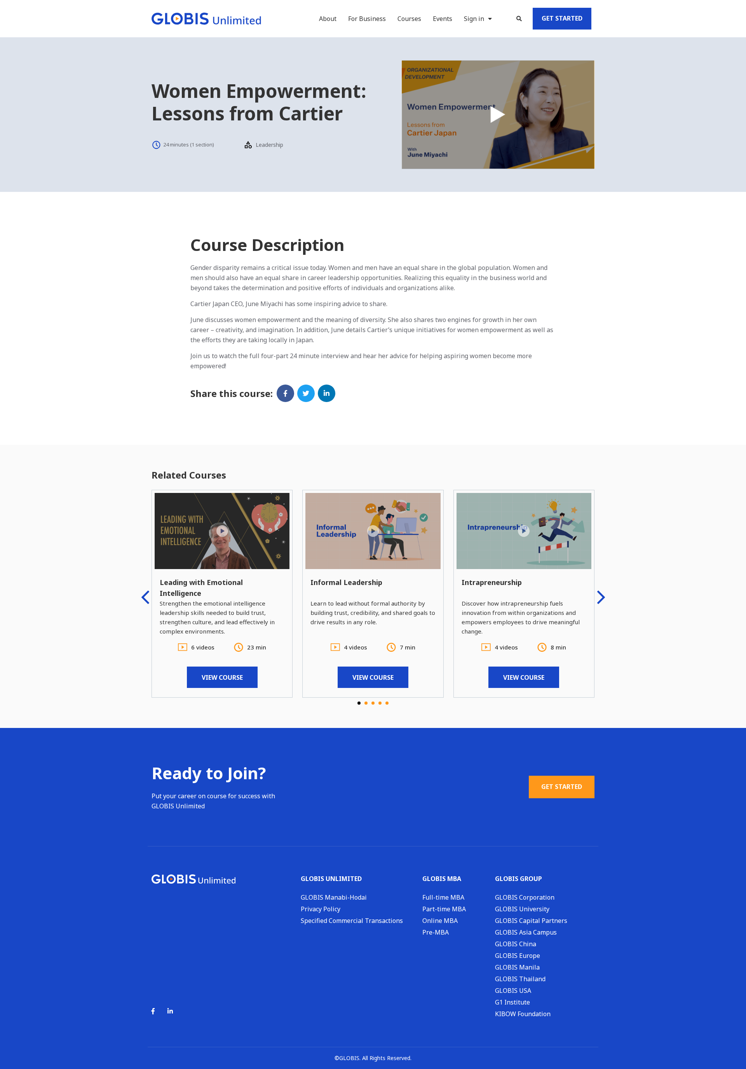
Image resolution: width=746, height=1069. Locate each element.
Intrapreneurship (492, 582)
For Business (367, 18)
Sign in (474, 18)
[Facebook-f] (153, 1011)
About (327, 18)
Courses (409, 18)
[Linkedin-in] (170, 1011)
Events (442, 18)
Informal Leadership (346, 582)
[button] (519, 19)
